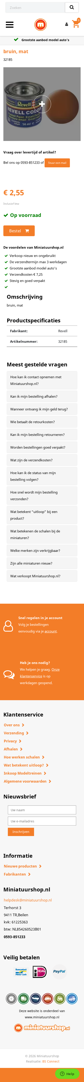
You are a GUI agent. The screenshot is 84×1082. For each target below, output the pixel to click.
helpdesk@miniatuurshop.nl (28, 900)
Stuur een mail (57, 163)
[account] (67, 24)
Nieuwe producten (20, 866)
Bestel (15, 230)
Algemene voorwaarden (25, 781)
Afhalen (11, 749)
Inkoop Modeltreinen (23, 773)
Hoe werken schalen (22, 757)
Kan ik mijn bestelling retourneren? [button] (37, 434)
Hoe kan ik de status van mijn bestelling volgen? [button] (33, 476)
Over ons (12, 725)
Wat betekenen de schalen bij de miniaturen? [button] (35, 534)
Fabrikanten (15, 874)
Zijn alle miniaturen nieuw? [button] (31, 563)
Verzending (14, 733)
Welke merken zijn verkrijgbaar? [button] (35, 550)
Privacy (10, 741)
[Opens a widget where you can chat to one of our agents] (67, 1074)
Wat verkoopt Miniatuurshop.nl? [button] (35, 576)
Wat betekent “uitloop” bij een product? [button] (33, 515)
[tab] (42, 380)
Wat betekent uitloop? (24, 765)
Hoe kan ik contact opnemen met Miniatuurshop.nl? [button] (35, 380)
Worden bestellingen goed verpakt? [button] (37, 447)
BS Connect (50, 1061)
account (51, 631)
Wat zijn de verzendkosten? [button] (31, 460)
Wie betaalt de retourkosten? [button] (32, 422)
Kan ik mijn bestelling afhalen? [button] (34, 396)
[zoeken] (72, 7)
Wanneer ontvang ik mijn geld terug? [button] (39, 409)
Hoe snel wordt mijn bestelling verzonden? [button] (34, 495)
